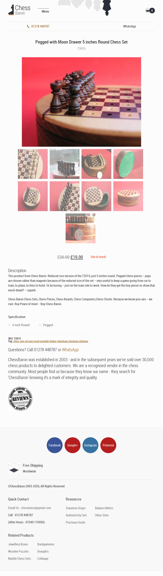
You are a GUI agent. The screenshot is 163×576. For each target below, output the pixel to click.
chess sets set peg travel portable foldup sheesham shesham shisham (50, 341)
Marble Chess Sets (19, 558)
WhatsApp (70, 349)
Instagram (90, 445)
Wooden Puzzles (18, 551)
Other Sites (102, 515)
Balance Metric (104, 508)
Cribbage (42, 558)
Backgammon (45, 544)
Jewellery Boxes (18, 544)
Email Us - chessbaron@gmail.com (29, 508)
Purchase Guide (75, 522)
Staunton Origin (75, 508)
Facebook (55, 445)
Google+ (72, 445)
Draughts (43, 551)
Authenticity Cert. (76, 515)
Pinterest (108, 445)
